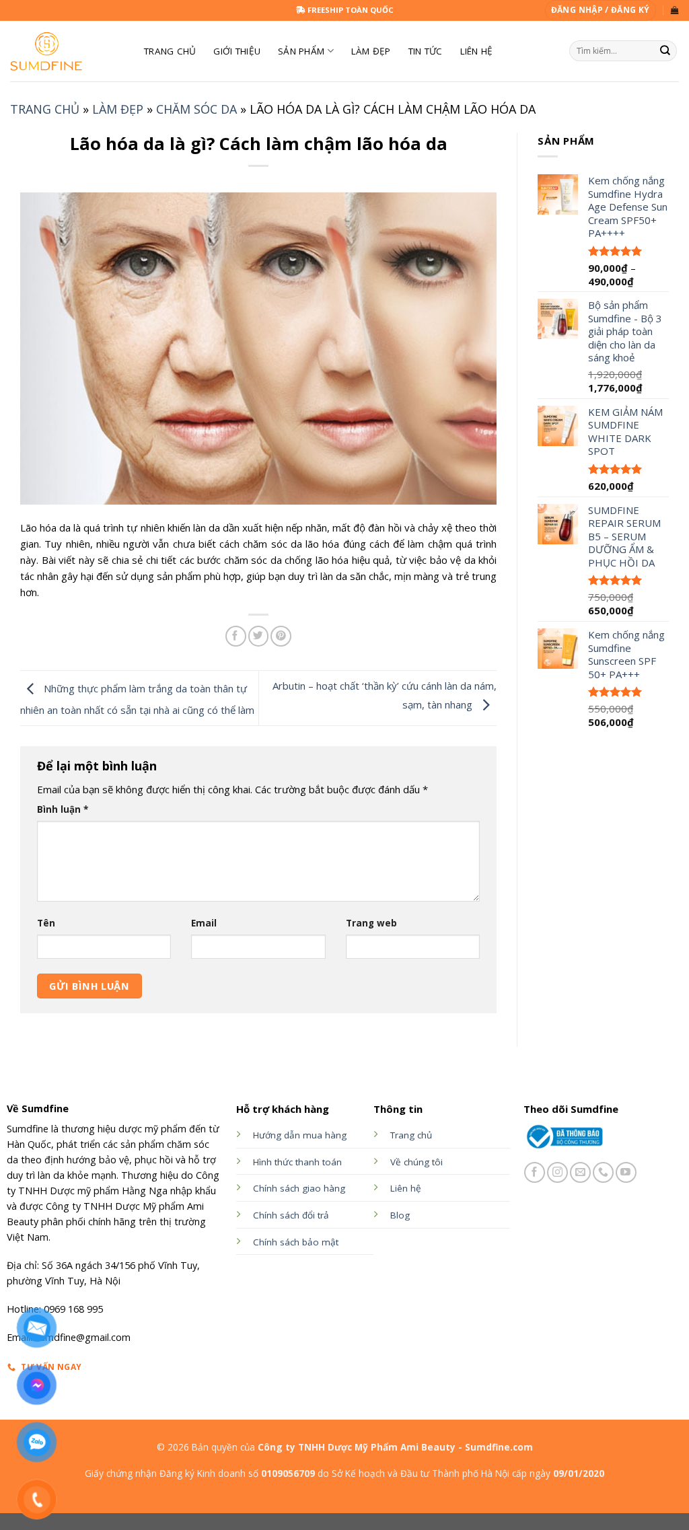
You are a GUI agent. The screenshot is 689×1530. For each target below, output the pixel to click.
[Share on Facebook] (235, 636)
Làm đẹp (371, 51)
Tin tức (425, 51)
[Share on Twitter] (258, 636)
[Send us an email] (580, 1172)
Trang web (371, 923)
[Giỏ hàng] (675, 10)
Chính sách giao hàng (299, 1188)
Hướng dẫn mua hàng (300, 1135)
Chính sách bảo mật (295, 1242)
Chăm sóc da (196, 109)
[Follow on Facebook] (534, 1172)
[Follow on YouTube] (626, 1172)
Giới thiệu (236, 51)
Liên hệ (476, 51)
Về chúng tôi (416, 1162)
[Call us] (603, 1172)
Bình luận (62, 809)
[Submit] (665, 51)
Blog (400, 1215)
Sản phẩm (301, 51)
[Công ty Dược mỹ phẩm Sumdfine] (67, 51)
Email (204, 923)
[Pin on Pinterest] (280, 636)
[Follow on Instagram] (557, 1172)
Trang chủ (44, 109)
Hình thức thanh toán (297, 1162)
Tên (46, 923)
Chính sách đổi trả (291, 1215)
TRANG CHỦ (170, 51)
